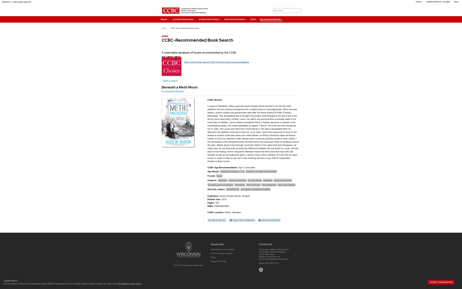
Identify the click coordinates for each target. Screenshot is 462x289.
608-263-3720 (272, 263)
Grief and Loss (253, 184)
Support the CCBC (219, 261)
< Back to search (170, 80)
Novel (219, 175)
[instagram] (261, 270)
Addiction (222, 180)
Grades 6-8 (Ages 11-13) (232, 171)
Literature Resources (183, 19)
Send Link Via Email (270, 220)
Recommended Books (270, 19)
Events (419, 2)
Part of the (188, 265)
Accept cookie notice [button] (441, 282)
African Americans (237, 180)
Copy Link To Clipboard (243, 220)
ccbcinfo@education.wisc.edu (276, 259)
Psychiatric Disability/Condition (255, 189)
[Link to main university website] (188, 258)
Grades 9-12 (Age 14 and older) (261, 171)
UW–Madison (16, 2)
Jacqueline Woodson (174, 91)
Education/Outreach (235, 19)
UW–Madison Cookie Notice (129, 283)
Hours (253, 19)
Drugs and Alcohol (283, 180)
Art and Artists (255, 180)
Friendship (240, 184)
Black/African (233, 189)
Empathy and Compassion (220, 184)
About (164, 19)
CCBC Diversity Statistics (221, 253)
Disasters (267, 180)
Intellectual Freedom (209, 19)
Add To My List (218, 220)
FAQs (456, 2)
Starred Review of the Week (438, 2)
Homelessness (269, 184)
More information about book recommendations (216, 62)
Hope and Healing (286, 184)
